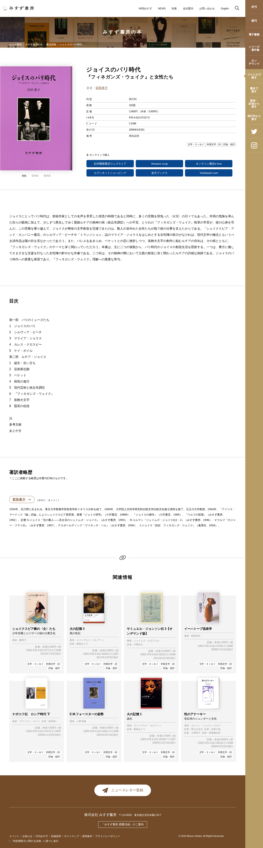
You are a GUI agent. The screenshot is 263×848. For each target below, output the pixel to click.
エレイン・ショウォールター (206, 725)
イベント (14, 836)
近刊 (254, 6)
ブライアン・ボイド (29, 721)
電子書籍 (254, 34)
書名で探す (254, 90)
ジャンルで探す (254, 76)
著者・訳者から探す (254, 103)
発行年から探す (254, 117)
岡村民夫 (195, 636)
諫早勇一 (53, 721)
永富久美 (215, 729)
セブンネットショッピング (110, 172)
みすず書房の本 (122, 31)
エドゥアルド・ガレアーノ (90, 640)
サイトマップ (71, 836)
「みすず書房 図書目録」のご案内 (122, 824)
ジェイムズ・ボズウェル (146, 641)
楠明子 (22, 640)
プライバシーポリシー (107, 836)
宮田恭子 (101, 88)
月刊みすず (41, 836)
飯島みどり (82, 644)
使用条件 (87, 836)
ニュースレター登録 (127, 790)
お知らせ (27, 836)
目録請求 (56, 836)
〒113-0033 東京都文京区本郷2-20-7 (140, 815)
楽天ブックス (159, 172)
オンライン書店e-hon (209, 163)
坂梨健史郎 (214, 733)
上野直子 (195, 733)
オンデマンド (254, 62)
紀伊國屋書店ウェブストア (110, 163)
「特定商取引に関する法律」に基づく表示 (34, 841)
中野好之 (138, 644)
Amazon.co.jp (159, 163)
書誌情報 (51, 44)
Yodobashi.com (208, 172)
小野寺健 (81, 721)
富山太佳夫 (197, 729)
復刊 (254, 20)
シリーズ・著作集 (254, 48)
